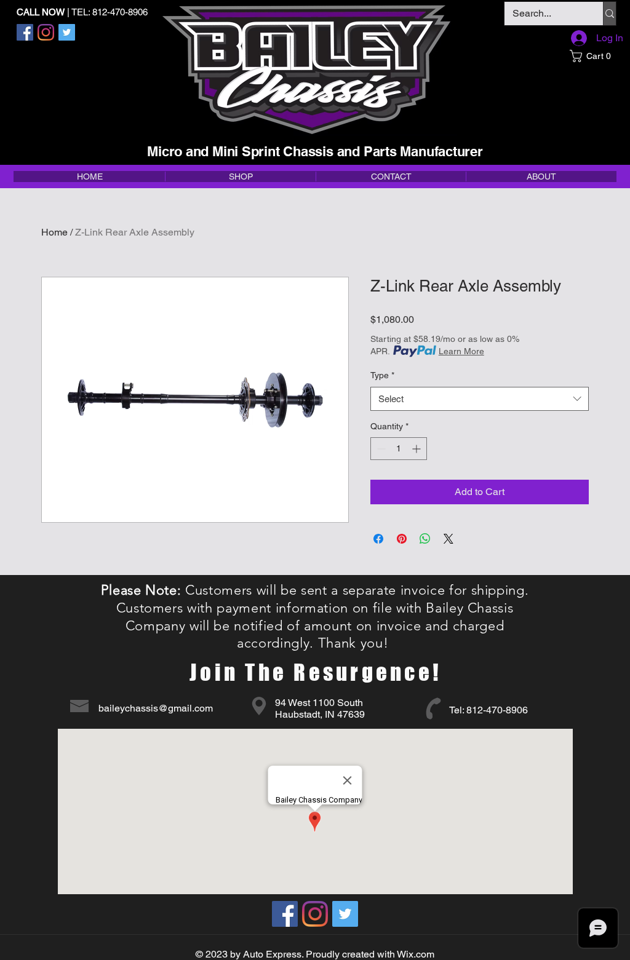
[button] (593, 56)
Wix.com (415, 954)
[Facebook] (25, 32)
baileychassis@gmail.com (155, 708)
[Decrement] (380, 448)
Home (54, 232)
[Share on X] (448, 538)
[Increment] (417, 448)
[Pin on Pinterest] (401, 538)
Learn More (461, 351)
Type (382, 375)
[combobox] (479, 399)
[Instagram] (46, 32)
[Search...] (609, 13)
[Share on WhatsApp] (425, 538)
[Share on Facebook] (378, 538)
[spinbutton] (399, 448)
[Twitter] (66, 32)
